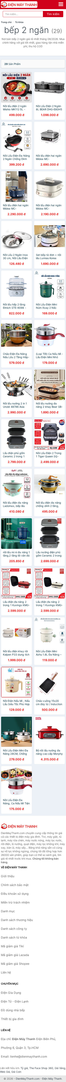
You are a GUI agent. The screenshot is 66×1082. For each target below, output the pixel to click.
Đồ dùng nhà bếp (13, 1010)
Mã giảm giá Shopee (15, 963)
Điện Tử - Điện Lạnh (14, 1001)
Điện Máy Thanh (52, 1078)
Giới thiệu (7, 876)
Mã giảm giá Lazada (15, 955)
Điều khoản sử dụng (15, 893)
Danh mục (8, 911)
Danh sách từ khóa (14, 937)
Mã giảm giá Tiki (12, 946)
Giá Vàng (60, 1068)
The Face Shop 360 (41, 1068)
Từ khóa (19, 22)
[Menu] (60, 4)
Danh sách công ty (14, 928)
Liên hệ (6, 972)
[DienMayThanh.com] (26, 4)
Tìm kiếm (53, 14)
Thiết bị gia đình (12, 1019)
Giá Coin (16, 1071)
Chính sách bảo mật (15, 885)
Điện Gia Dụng (11, 992)
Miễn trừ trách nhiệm (15, 902)
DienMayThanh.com (28, 1078)
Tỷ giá (24, 1068)
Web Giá (5, 1071)
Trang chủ (6, 22)
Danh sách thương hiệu (17, 920)
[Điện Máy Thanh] (19, 826)
